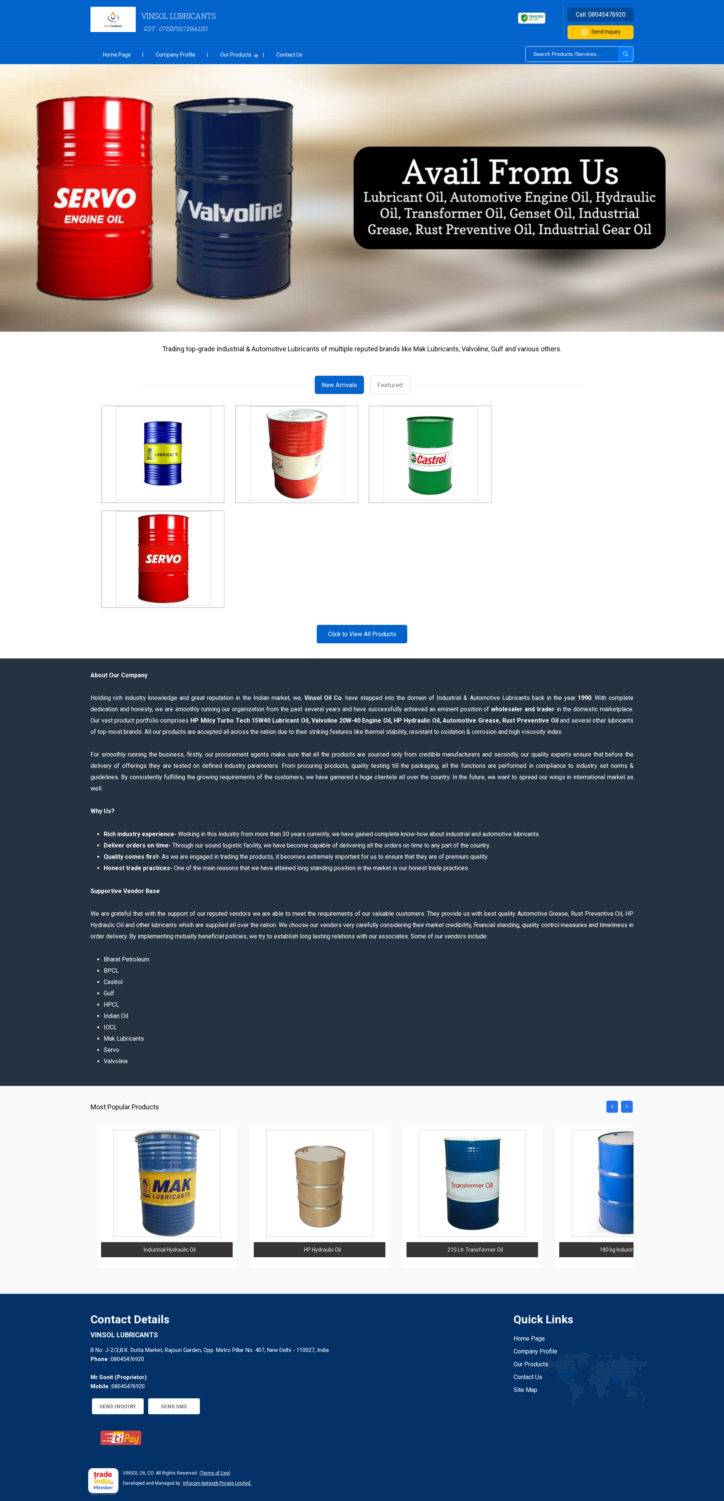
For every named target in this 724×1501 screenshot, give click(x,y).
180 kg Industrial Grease (628, 1250)
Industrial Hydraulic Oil (170, 1250)
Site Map (525, 1389)
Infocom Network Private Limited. (217, 1483)
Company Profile (175, 55)
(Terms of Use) (214, 1473)
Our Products (236, 55)
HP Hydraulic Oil (322, 1250)
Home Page (117, 55)
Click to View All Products (362, 634)
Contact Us (289, 55)
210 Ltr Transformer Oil (475, 1250)
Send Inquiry (606, 32)
